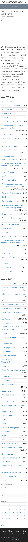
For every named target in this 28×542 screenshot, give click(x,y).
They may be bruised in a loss (13, 405)
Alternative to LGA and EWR (13, 466)
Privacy (10, 531)
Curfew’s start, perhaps (11, 201)
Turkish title (6, 197)
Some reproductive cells (11, 476)
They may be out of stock (12, 447)
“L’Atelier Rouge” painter (11, 150)
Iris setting (6, 380)
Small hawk (6, 268)
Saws (4, 424)
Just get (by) (7, 232)
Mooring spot (7, 440)
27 (13, 518)
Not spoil (5, 436)
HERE (22, 90)
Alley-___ (5, 420)
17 (2, 515)
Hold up (5, 480)
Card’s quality (7, 319)
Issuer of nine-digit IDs (11, 304)
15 (20, 512)
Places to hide (7, 113)
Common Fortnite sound (11, 193)
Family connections (9, 333)
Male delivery (7, 344)
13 (13, 512)
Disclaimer (7, 534)
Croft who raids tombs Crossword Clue (10, 486)
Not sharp (6, 253)
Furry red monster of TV (11, 121)
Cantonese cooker (9, 352)
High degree (7, 323)
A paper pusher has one (11, 218)
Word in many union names (12, 384)
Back (4, 142)
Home (4, 531)
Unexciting (6, 366)
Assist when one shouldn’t (12, 312)
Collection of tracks (9, 284)
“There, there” (7, 376)
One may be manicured (11, 105)
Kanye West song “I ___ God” (13, 337)
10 (2, 512)
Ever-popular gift (8, 348)
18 (5, 515)
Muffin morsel (7, 176)
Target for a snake (9, 236)
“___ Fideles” (7, 432)
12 (9, 512)
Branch (5, 300)
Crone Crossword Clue (6, 487)
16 (24, 512)
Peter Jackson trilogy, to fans (13, 370)
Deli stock (6, 462)
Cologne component (10, 416)
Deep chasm (7, 272)
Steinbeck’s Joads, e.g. (11, 443)
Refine (4, 249)
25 (6, 518)
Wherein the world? (9, 102)
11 (5, 512)
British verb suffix (9, 180)
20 (13, 515)
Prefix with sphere (9, 356)
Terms (17, 531)
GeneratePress (15, 539)
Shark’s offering (8, 134)
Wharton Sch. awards (10, 109)
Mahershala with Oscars (11, 472)
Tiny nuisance (7, 454)
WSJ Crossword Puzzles (7, 484)
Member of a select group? (12, 257)
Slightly (5, 117)
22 (20, 515)
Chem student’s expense (12, 308)
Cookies (23, 531)
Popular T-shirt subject (11, 458)
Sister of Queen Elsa (10, 172)
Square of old (7, 391)
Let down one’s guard (10, 428)
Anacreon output (8, 412)
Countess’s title (8, 401)
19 (9, 515)
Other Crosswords (18, 534)
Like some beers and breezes (13, 294)
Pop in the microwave (10, 224)
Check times (7, 214)
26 (9, 518)
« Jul (2, 525)
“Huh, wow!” (6, 228)
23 (24, 515)
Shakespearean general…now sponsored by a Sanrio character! (13, 165)
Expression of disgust (10, 138)
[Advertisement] (14, 32)
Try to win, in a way (9, 146)
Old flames (6, 264)
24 (2, 518)
